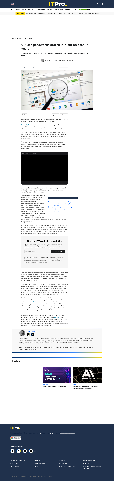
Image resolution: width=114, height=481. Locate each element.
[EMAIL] (33, 334)
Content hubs (59, 10)
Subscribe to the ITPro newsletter (36, 13)
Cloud (24, 10)
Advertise (68, 10)
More (75, 10)
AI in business (51, 13)
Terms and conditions (89, 460)
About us (37, 460)
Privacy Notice (35, 259)
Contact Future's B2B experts (67, 466)
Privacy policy (14, 463)
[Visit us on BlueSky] (30, 451)
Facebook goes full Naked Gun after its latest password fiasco (62, 206)
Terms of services (45, 257)
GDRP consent (14, 466)
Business (17, 10)
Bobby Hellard (51, 60)
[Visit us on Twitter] (19, 451)
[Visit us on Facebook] (12, 451)
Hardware (31, 10)
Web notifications (40, 463)
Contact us (62, 460)
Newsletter (64, 114)
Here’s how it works (63, 67)
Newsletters (86, 463)
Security (49, 10)
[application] (44, 168)
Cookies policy (63, 463)
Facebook (57, 317)
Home (12, 38)
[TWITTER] (28, 334)
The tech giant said (27, 125)
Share (25, 114)
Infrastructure (41, 10)
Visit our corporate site (67, 433)
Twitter (35, 302)
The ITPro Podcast (77, 13)
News (71, 60)
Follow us (57, 114)
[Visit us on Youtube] (25, 451)
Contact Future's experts (17, 460)
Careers (37, 466)
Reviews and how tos (64, 13)
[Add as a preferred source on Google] (15, 438)
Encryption (28, 38)
